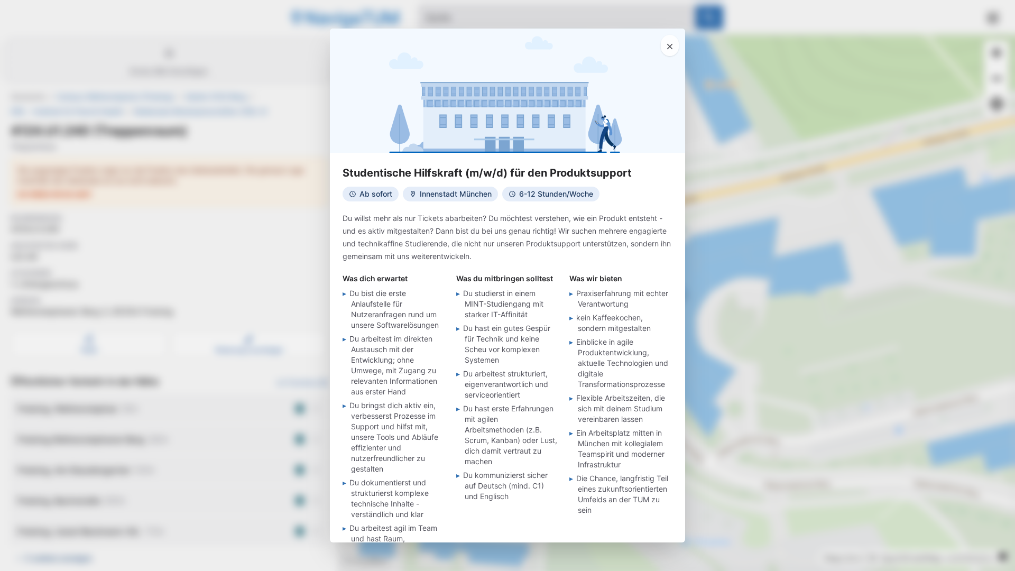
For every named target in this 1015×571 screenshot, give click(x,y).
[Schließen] (670, 45)
